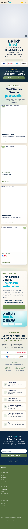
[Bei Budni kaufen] (17, 63)
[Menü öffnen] (25, 2)
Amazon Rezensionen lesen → (14, 375)
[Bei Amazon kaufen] (24, 63)
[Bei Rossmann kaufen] (11, 63)
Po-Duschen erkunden (14, 77)
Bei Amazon (3, 481)
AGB (2, 520)
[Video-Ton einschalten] (26, 36)
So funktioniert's (4, 483)
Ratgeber (3, 505)
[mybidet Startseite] (4, 2)
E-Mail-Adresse (14, 448)
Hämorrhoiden (4, 489)
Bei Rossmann (4, 477)
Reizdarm (3, 491)
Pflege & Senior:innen (5, 497)
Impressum (13, 520)
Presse (2, 507)
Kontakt (2, 509)
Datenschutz (7, 520)
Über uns (3, 503)
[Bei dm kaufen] (4, 63)
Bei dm (2, 475)
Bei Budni (3, 479)
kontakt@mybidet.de (5, 511)
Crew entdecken (14, 307)
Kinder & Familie (4, 495)
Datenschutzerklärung (13, 461)
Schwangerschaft (5, 493)
